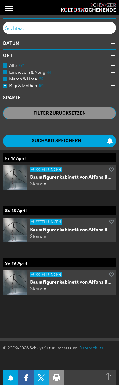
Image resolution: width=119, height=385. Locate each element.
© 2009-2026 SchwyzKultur (29, 348)
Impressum (67, 348)
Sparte (11, 98)
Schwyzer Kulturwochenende (88, 7)
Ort (8, 55)
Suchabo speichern (56, 140)
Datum (11, 43)
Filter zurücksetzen (60, 113)
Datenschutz (91, 348)
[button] (9, 8)
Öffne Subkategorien (111, 65)
